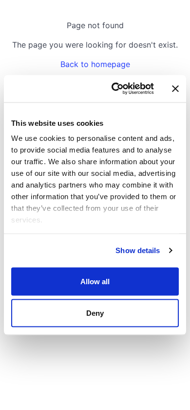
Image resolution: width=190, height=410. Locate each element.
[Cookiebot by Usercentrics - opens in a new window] (115, 89)
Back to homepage (95, 64)
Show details (137, 250)
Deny (95, 313)
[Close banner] (175, 88)
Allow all (95, 281)
